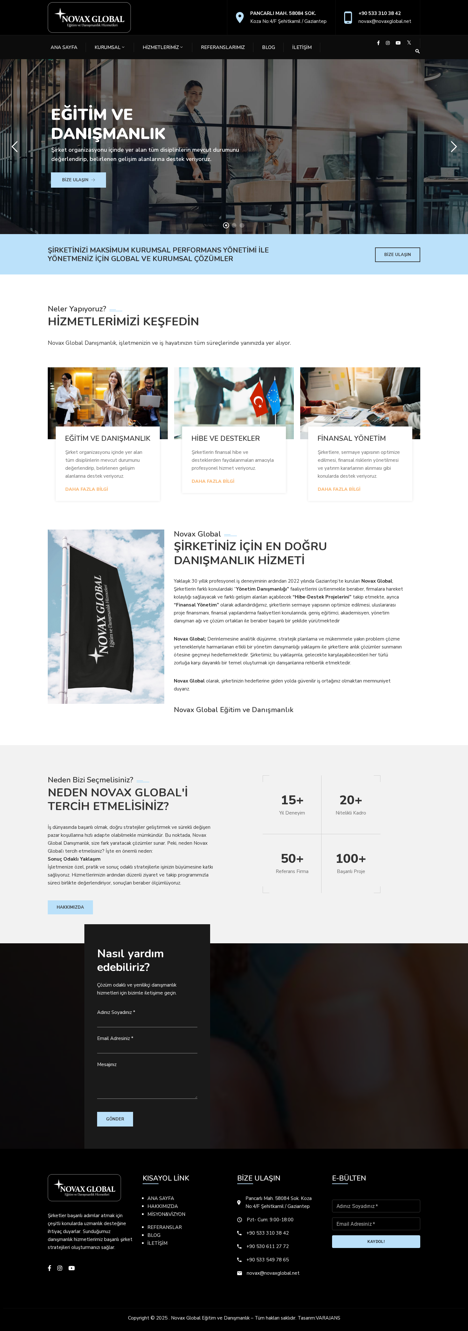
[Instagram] (388, 43)
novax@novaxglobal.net (384, 21)
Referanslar (164, 1227)
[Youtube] (398, 43)
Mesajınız (107, 1064)
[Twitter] (409, 43)
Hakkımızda (70, 907)
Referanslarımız (223, 47)
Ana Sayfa (64, 47)
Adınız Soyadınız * (116, 1012)
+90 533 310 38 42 (379, 13)
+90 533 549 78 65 (267, 1260)
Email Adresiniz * (115, 1038)
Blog (268, 47)
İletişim (302, 47)
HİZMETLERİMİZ (161, 47)
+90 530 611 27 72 (267, 1246)
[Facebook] (378, 43)
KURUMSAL (108, 47)
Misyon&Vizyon (166, 1214)
